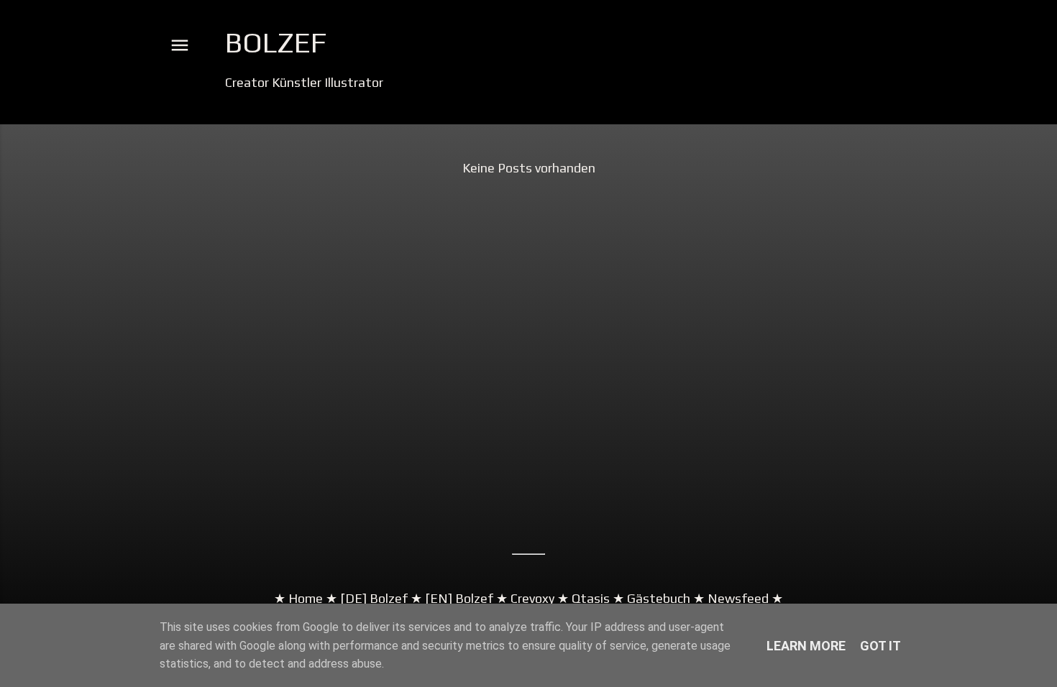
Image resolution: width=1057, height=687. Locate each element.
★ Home (298, 598)
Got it (880, 645)
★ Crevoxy (523, 598)
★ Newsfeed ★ (736, 598)
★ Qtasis (583, 598)
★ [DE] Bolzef (365, 598)
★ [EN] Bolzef (450, 598)
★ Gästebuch (651, 598)
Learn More (806, 645)
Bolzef (275, 42)
